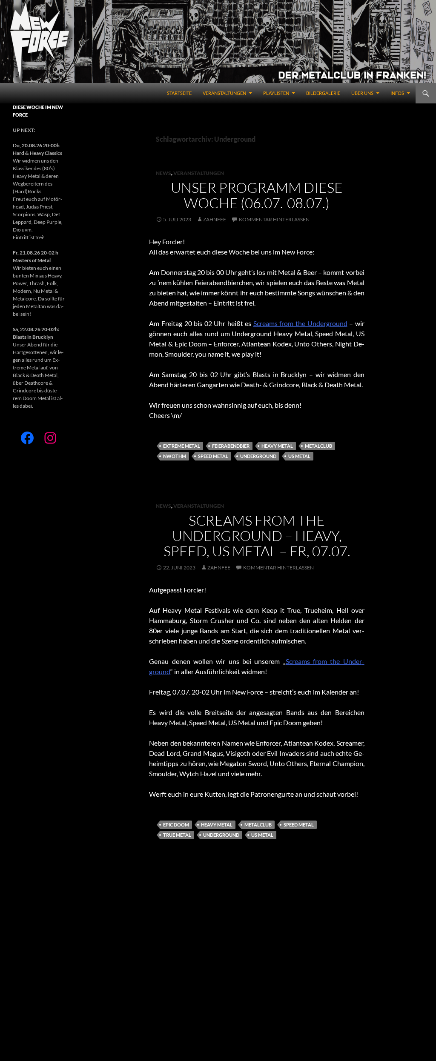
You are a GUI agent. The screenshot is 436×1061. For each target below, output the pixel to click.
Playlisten (276, 93)
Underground (258, 456)
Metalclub (318, 446)
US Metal (299, 456)
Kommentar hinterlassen (274, 219)
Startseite (179, 93)
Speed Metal (213, 456)
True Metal (177, 835)
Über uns (362, 93)
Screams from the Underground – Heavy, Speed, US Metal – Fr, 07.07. (257, 536)
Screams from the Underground (300, 323)
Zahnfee (214, 219)
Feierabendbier (231, 446)
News (163, 173)
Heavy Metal (277, 446)
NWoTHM (174, 456)
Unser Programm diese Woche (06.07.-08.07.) (257, 195)
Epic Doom (176, 824)
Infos (397, 93)
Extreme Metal (181, 446)
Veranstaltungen (224, 93)
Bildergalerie (323, 93)
